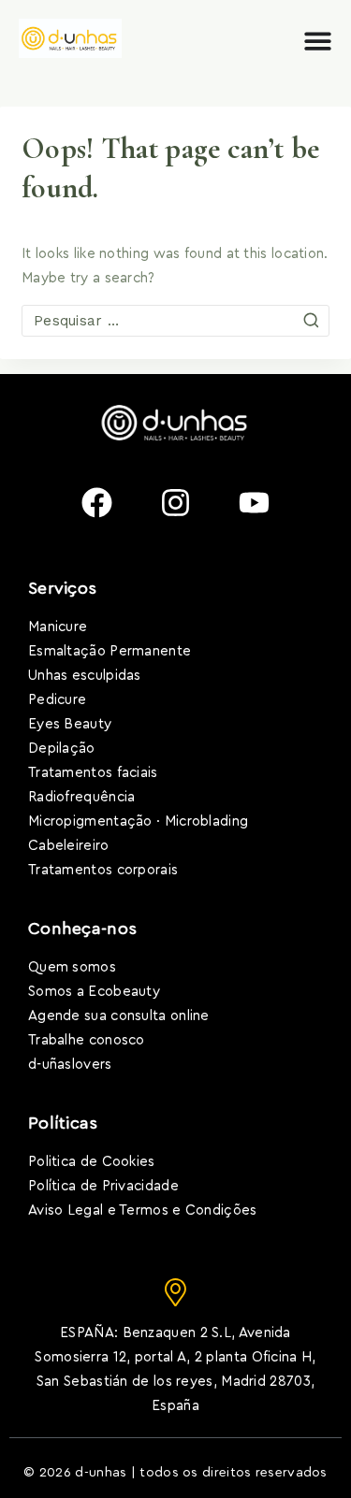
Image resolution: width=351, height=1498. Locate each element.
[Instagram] (176, 502)
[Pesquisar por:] (175, 321)
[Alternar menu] (317, 40)
